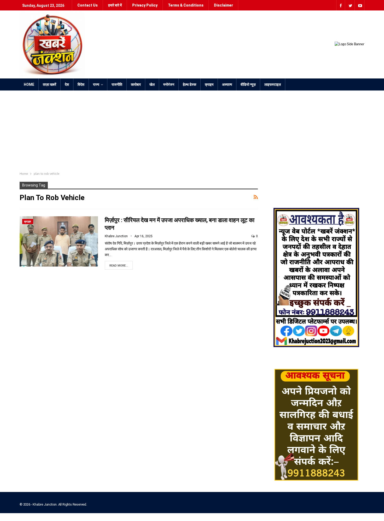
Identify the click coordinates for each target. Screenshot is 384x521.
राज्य (96, 84)
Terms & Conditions (185, 5)
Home (29, 84)
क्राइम (209, 84)
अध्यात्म (227, 84)
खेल (152, 84)
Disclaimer (223, 5)
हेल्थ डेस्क (189, 84)
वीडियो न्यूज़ (248, 84)
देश (67, 84)
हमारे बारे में (115, 5)
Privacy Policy (145, 5)
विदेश (81, 84)
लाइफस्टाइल (272, 84)
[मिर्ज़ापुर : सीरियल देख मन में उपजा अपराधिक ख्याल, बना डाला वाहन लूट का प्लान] (59, 241)
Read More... (118, 265)
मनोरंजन (168, 84)
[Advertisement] (192, 129)
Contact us (87, 5)
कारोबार (136, 84)
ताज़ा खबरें (49, 84)
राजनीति (117, 84)
